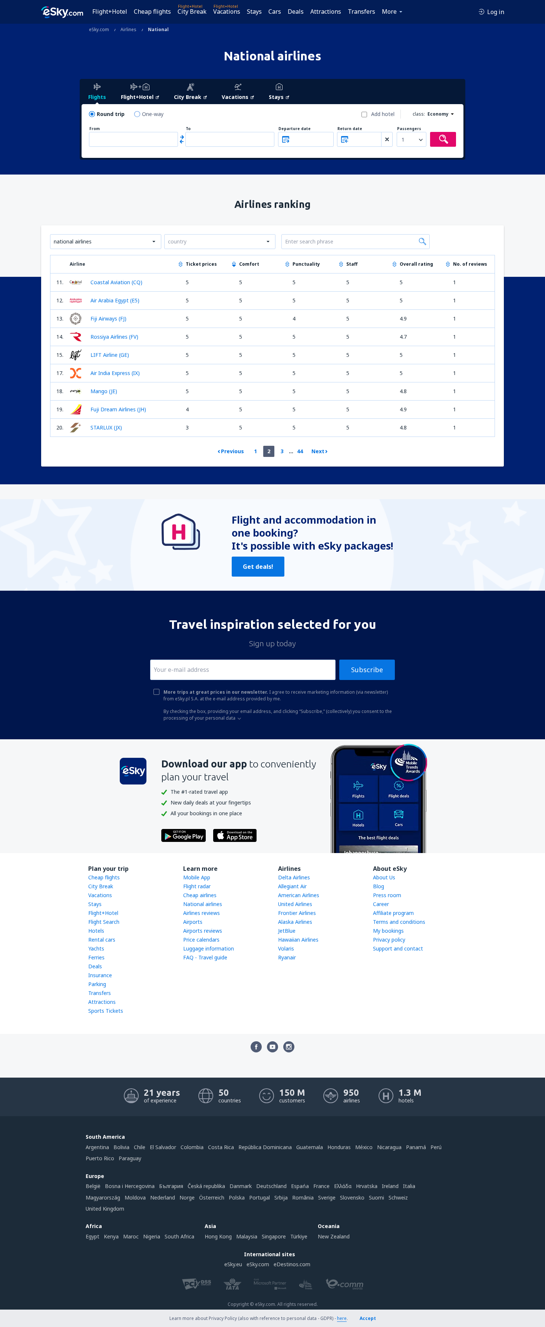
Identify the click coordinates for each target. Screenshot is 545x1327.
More (389, 11)
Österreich (211, 1197)
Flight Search (103, 921)
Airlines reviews (201, 912)
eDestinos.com (292, 1264)
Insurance (100, 975)
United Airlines (295, 904)
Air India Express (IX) (115, 372)
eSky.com (258, 1264)
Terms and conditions (399, 921)
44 (300, 451)
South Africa (179, 1236)
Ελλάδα (342, 1186)
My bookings (388, 930)
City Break (192, 11)
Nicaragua (389, 1147)
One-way (153, 113)
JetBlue (286, 930)
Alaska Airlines (295, 921)
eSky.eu (233, 1264)
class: (419, 114)
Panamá (416, 1147)
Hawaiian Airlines (298, 939)
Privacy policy (389, 939)
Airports (192, 921)
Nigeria (151, 1236)
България (171, 1186)
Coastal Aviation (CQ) (116, 282)
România (303, 1197)
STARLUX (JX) (106, 427)
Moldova (135, 1197)
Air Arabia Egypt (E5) (114, 300)
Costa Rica (221, 1147)
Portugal (259, 1197)
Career (381, 904)
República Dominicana (265, 1147)
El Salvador (163, 1147)
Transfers (361, 11)
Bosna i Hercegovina (130, 1186)
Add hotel (382, 113)
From (94, 128)
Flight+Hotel (109, 11)
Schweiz (398, 1197)
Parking (97, 984)
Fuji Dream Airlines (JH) (118, 409)
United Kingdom (105, 1208)
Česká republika (206, 1186)
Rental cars (101, 939)
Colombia (192, 1147)
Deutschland (271, 1186)
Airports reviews (202, 930)
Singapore (274, 1236)
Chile (139, 1147)
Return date (349, 128)
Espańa (300, 1186)
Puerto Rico (100, 1158)
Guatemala (309, 1147)
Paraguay (130, 1158)
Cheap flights (152, 11)
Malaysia (246, 1236)
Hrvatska (366, 1186)
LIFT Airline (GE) (109, 354)
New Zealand (334, 1236)
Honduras (339, 1147)
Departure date (294, 128)
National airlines (202, 904)
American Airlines (298, 895)
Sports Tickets (105, 1010)
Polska (237, 1197)
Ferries (96, 957)
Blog (378, 886)
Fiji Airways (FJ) (108, 318)
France (321, 1186)
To (188, 128)
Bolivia (121, 1147)
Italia (409, 1186)
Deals (296, 11)
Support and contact (398, 948)
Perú (436, 1147)
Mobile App (196, 877)
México (364, 1147)
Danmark (240, 1186)
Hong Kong (218, 1236)
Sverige (327, 1197)
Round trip (111, 113)
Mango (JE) (103, 391)
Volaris (286, 948)
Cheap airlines (200, 895)
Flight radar (197, 886)
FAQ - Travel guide (205, 957)
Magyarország (103, 1197)
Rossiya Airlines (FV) (114, 336)
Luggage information (208, 948)
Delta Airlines (294, 877)
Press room (387, 895)
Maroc (131, 1236)
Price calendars (201, 939)
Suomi (376, 1197)
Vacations (226, 11)
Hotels (96, 930)
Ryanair (287, 957)
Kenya (111, 1236)
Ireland (390, 1186)
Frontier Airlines (297, 912)
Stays (254, 11)
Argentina (97, 1147)
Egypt (92, 1236)
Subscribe (367, 669)
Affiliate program (393, 912)
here (342, 1318)
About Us (384, 877)
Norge (187, 1197)
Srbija (281, 1197)
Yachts (96, 948)
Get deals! (258, 567)
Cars (274, 11)
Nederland (162, 1197)
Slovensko (352, 1197)
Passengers (409, 128)
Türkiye (298, 1236)
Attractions (325, 11)
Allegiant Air (292, 886)
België (93, 1186)
